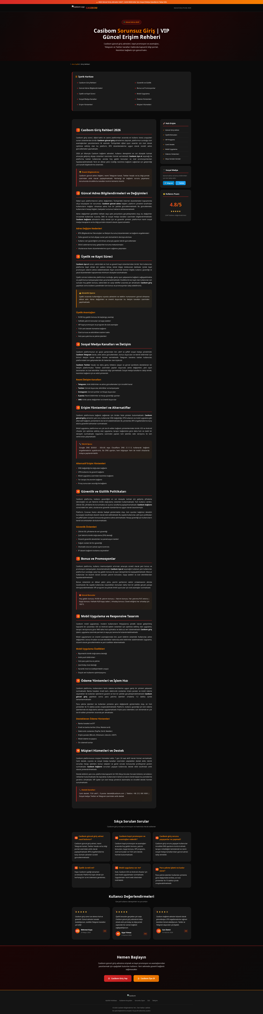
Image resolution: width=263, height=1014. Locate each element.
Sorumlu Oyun (140, 1000)
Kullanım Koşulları (125, 1000)
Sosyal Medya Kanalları (88, 99)
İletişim (155, 1000)
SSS (148, 1000)
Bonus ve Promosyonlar (146, 88)
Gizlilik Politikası (111, 1000)
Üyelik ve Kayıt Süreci (87, 94)
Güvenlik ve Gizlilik (144, 83)
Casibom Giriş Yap (119, 978)
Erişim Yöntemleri (86, 104)
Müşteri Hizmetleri (144, 104)
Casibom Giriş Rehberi (87, 83)
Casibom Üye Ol (148, 978)
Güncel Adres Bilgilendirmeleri (91, 88)
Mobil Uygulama (143, 94)
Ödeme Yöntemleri (144, 99)
